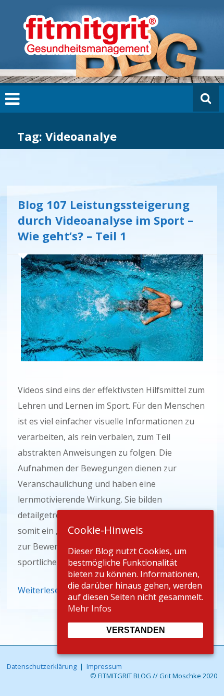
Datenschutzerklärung (42, 666)
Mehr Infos (89, 608)
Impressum (104, 666)
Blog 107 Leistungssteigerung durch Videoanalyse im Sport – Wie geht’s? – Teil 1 (105, 220)
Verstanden (135, 630)
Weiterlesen (41, 590)
